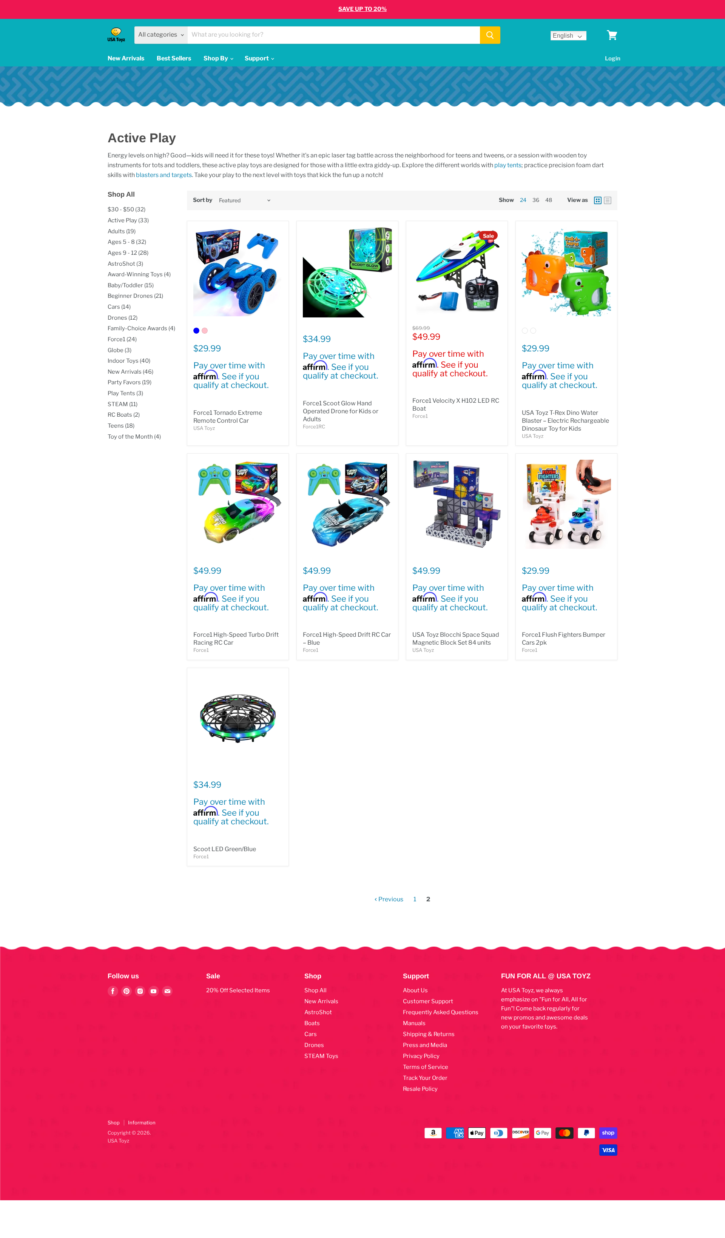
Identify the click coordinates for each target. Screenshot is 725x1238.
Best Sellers (174, 58)
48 (548, 200)
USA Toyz (204, 428)
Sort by (202, 200)
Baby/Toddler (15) (131, 285)
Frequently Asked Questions (440, 1012)
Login (612, 58)
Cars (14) (119, 306)
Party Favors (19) (129, 382)
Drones (314, 1045)
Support (257, 58)
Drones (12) (122, 317)
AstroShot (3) (125, 263)
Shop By (216, 58)
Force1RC (314, 426)
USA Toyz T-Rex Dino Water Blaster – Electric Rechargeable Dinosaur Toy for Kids (565, 420)
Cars (310, 1034)
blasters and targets (164, 175)
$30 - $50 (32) (126, 209)
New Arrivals (126, 58)
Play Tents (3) (125, 393)
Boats (312, 1023)
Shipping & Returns (429, 1034)
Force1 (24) (122, 339)
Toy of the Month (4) (134, 436)
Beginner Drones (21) (135, 296)
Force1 (420, 416)
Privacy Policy (421, 1056)
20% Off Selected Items (238, 990)
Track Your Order (425, 1078)
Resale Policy (420, 1089)
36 (535, 200)
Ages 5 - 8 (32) (127, 242)
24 (523, 200)
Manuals (414, 1023)
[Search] (490, 35)
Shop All (315, 990)
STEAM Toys (321, 1056)
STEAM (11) (122, 404)
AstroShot (318, 1012)
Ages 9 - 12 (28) (128, 252)
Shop (114, 1122)
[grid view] (598, 200)
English (563, 35)
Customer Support (428, 1001)
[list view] (607, 200)
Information (142, 1122)
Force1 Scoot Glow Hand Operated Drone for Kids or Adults (340, 411)
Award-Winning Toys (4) (139, 274)
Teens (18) (121, 425)
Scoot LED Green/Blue (224, 849)
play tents (507, 165)
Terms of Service (425, 1067)
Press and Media (425, 1045)
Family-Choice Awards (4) (141, 328)
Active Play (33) (128, 220)
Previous (390, 899)
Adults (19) (122, 231)
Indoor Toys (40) (129, 360)
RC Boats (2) (124, 414)
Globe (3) (119, 350)
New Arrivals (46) (130, 371)
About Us (415, 990)
